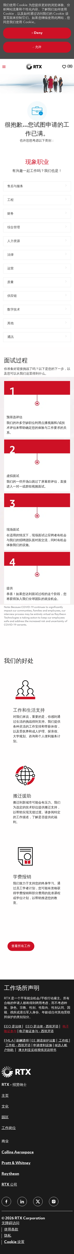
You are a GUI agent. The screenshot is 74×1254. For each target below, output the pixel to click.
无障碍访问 (10, 1223)
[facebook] (6, 1201)
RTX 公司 (9, 1185)
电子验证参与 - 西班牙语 (36, 1031)
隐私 (7, 1236)
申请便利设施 (42, 1045)
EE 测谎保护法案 (43, 1040)
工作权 (63, 1040)
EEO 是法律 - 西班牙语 (41, 1026)
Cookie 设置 (14, 1242)
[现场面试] (37, 521)
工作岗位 (9, 1128)
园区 (5, 1117)
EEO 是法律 (12, 1026)
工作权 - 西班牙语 (18, 1045)
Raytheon (10, 1174)
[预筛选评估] (37, 409)
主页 (5, 1096)
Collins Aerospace (18, 1152)
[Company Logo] (34, 66)
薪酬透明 (22, 1040)
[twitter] (38, 1201)
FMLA (9, 1040)
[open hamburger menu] (4, 66)
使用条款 (11, 1229)
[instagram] (53, 1201)
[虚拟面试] (37, 465)
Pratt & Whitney (16, 1163)
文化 (5, 1107)
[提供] (37, 578)
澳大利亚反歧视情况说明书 (37, 1050)
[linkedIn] (22, 1201)
